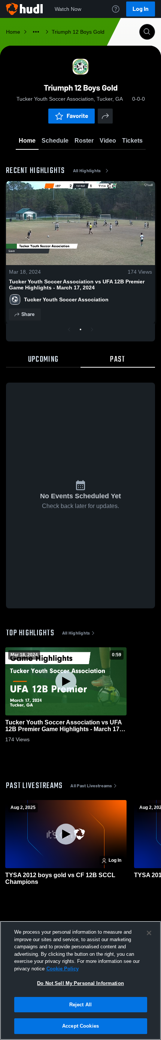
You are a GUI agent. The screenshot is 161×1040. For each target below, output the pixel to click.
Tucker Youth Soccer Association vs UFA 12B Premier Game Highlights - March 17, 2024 (77, 285)
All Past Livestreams (91, 786)
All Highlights (87, 170)
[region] (80, 980)
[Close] (149, 933)
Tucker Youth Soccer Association (66, 299)
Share (27, 314)
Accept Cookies (80, 1026)
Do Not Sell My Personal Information (80, 983)
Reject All (80, 1004)
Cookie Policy (62, 968)
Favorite (77, 116)
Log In (141, 9)
